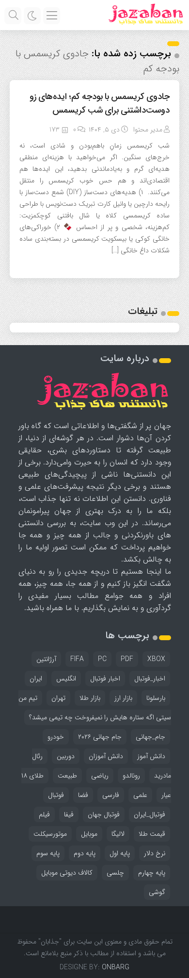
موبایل (89, 834)
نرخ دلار (154, 853)
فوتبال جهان (104, 814)
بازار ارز (123, 698)
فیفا (69, 814)
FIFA (77, 659)
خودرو (55, 736)
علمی (140, 795)
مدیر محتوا (147, 129)
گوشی (157, 892)
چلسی (115, 872)
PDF (127, 659)
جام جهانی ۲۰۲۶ (100, 736)
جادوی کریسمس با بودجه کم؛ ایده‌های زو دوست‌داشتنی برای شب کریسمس (100, 103)
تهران (58, 698)
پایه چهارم (151, 872)
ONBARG (115, 967)
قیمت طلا (152, 834)
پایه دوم (84, 853)
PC (102, 659)
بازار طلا (89, 698)
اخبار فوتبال (105, 678)
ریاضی (100, 775)
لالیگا (118, 834)
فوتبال (56, 795)
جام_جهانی (150, 736)
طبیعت (67, 775)
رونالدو (131, 775)
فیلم (44, 814)
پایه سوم (48, 853)
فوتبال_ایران (149, 814)
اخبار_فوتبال (149, 678)
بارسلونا (155, 698)
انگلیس (66, 678)
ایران (36, 678)
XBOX (156, 659)
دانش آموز (151, 756)
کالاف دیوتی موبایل (67, 872)
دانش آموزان (106, 756)
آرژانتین (46, 659)
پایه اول (120, 853)
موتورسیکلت (50, 834)
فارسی (110, 795)
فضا (83, 795)
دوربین (66, 756)
